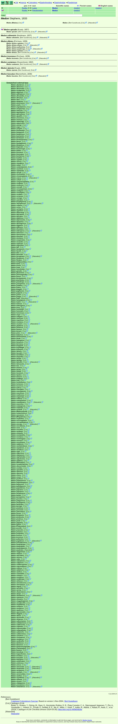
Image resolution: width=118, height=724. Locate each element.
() (77, 8)
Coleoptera (32, 3)
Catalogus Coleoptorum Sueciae (24, 701)
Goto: (3, 15)
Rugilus (24, 8)
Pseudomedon (37, 10)
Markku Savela (87, 720)
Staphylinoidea (46, 3)
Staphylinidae (59, 3)
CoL (20, 23)
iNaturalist (92, 23)
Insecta (23, 3)
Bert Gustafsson (74, 23)
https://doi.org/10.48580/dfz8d (70, 709)
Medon (55, 8)
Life (16, 3)
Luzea (34, 8)
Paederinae (72, 3)
